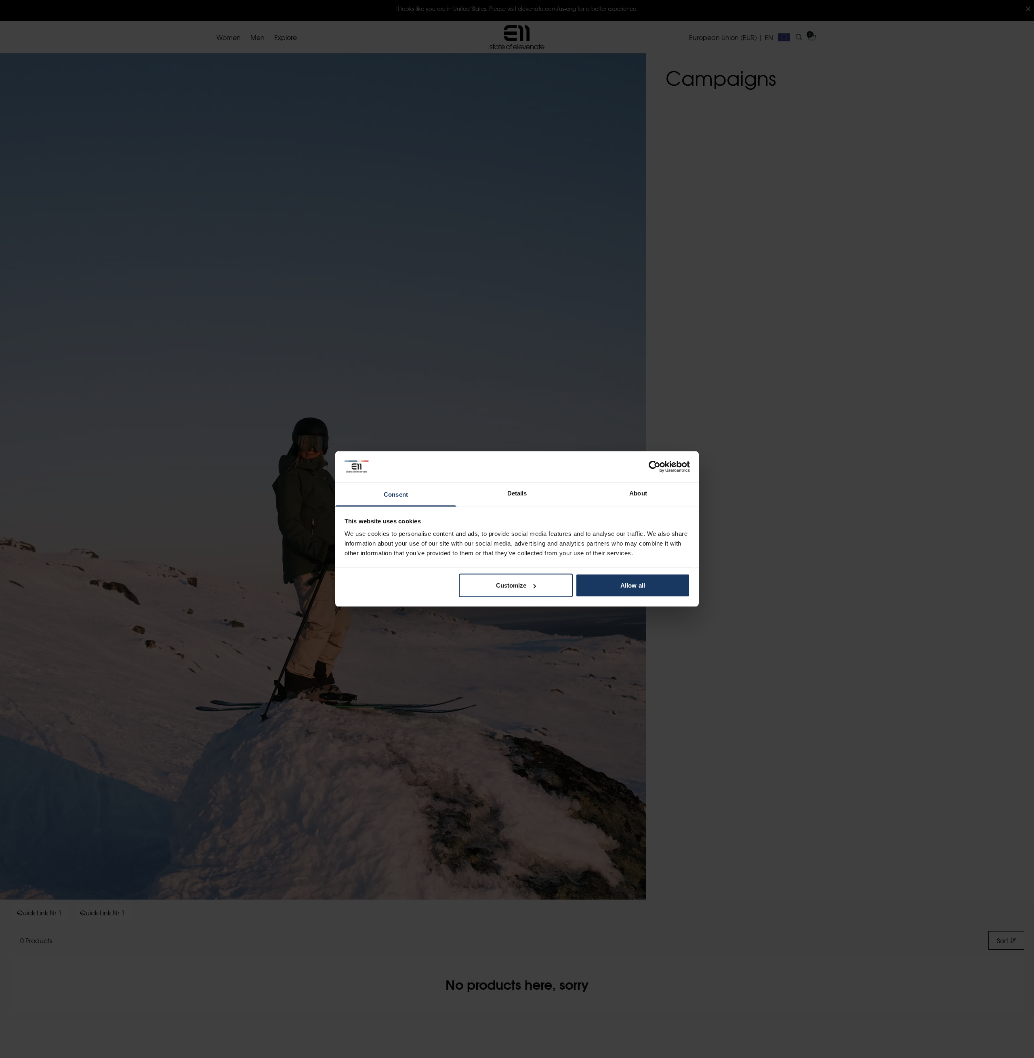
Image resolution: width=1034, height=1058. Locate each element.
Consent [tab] (396, 494)
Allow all (632, 585)
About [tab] (638, 493)
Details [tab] (517, 493)
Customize (511, 585)
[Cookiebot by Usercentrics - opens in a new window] (654, 467)
